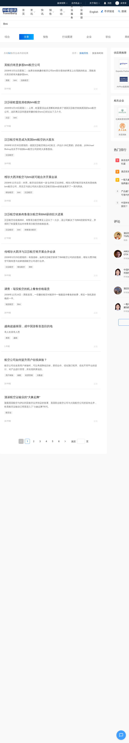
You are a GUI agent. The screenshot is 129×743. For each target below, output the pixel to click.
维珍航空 (9, 192)
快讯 (42, 12)
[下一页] (65, 441)
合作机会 (75, 3)
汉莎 (7, 118)
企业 (89, 36)
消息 (109, 3)
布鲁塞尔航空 (30, 230)
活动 (61, 12)
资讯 (31, 12)
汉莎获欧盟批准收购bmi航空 (22, 102)
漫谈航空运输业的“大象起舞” (22, 397)
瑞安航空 (9, 304)
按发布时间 (97, 53)
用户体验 (9, 375)
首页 (23, 12)
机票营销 (29, 375)
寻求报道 (109, 11)
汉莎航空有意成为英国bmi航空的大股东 (29, 139)
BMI (30, 267)
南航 (19, 375)
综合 (7, 36)
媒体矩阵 (61, 3)
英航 (7, 80)
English (94, 12)
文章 (26, 36)
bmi (15, 80)
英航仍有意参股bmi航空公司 (22, 65)
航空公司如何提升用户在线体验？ (25, 359)
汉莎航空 (9, 155)
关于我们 (94, 3)
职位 (108, 36)
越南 (15, 338)
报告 (50, 12)
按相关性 (83, 53)
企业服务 (72, 11)
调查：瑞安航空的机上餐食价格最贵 (27, 288)
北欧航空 (24, 80)
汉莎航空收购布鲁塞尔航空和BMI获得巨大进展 (33, 214)
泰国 (7, 338)
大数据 (39, 375)
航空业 (8, 413)
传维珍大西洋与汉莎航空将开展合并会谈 (29, 251)
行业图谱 (81, 11)
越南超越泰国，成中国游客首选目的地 (28, 326)
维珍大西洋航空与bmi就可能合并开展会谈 (30, 177)
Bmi (19, 304)
